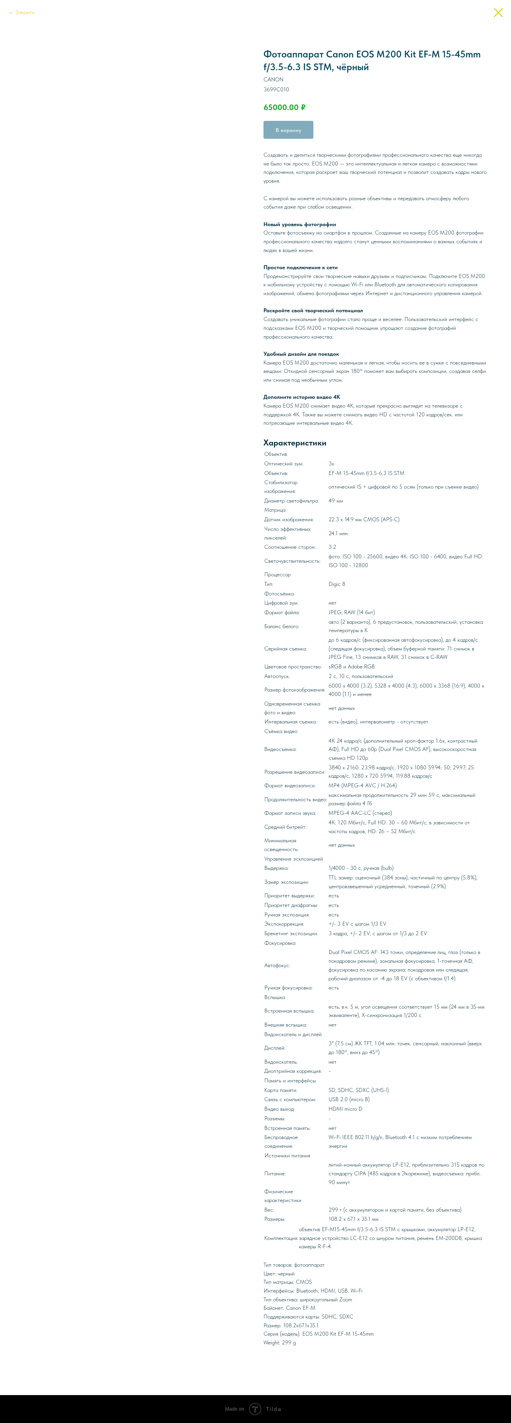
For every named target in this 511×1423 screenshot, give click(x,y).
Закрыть (24, 12)
